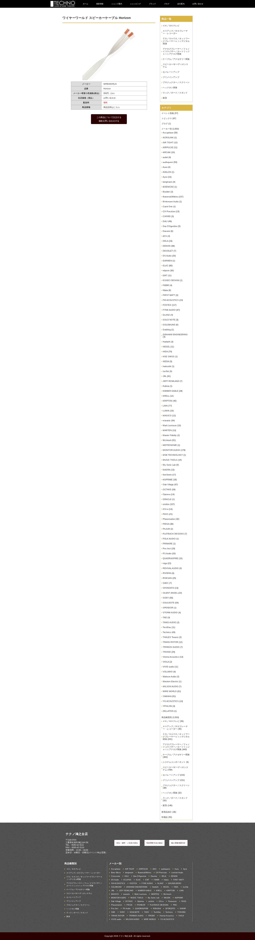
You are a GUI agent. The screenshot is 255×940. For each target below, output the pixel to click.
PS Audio (167, 553)
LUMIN (166, 411)
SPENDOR (168, 607)
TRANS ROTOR (170, 642)
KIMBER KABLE (170, 391)
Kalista (166, 386)
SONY (166, 598)
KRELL (166, 396)
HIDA (165, 351)
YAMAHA (167, 696)
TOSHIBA (181, 912)
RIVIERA (167, 573)
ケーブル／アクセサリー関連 (176, 59)
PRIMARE (168, 543)
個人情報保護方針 (178, 843)
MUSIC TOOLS (170, 460)
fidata (165, 290)
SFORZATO (168, 588)
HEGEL (166, 346)
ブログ (166, 4)
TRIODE (167, 652)
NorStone (167, 475)
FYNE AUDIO (169, 310)
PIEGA (166, 524)
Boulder (166, 192)
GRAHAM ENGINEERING (175, 334)
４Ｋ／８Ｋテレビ (171, 25)
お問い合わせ (197, 4)
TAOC (146, 912)
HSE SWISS (169, 356)
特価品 (165, 817)
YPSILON (167, 706)
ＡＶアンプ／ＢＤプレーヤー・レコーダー (83, 873)
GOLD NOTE (169, 320)
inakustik (167, 366)
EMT (165, 275)
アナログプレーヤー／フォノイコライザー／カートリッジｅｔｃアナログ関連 (176, 51)
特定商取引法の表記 (154, 843)
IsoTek (166, 371)
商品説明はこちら (111, 107)
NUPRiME (168, 479)
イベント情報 (168, 113)
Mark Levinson (170, 425)
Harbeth (166, 342)
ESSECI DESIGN (171, 280)
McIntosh (167, 440)
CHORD (167, 216)
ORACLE (167, 499)
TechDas (167, 627)
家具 (165, 98)
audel (165, 157)
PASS (165, 514)
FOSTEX (167, 305)
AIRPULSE (168, 147)
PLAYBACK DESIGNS (173, 534)
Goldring (167, 329)
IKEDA (166, 361)
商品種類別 (167, 717)
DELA (165, 241)
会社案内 (180, 4)
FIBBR (166, 285)
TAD (165, 617)
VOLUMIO (168, 671)
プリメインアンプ (171, 77)
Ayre (165, 177)
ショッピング (135, 4)
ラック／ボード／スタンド (175, 93)
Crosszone (115, 876)
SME (113, 912)
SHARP (183, 909)
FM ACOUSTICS (171, 300)
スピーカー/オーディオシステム (79, 893)
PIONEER (141, 905)
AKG (155, 869)
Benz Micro (116, 873)
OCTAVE (167, 489)
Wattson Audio (169, 676)
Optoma (166, 494)
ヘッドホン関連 (170, 87)
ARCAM (167, 152)
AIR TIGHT (168, 142)
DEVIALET (168, 251)
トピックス (167, 118)
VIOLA (166, 662)
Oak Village (168, 484)
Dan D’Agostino (170, 226)
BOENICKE (168, 187)
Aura (165, 167)
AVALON (167, 172)
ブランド (152, 4)
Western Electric (170, 681)
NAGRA (166, 470)
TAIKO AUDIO (169, 622)
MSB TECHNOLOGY (173, 455)
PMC (175, 905)
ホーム (85, 4)
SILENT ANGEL (170, 593)
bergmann (167, 182)
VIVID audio (168, 667)
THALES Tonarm (170, 637)
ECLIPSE (127, 880)
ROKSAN (167, 578)
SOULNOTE (168, 603)
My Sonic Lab (169, 465)
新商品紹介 (167, 812)
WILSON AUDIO (170, 686)
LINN (165, 406)
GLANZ (166, 315)
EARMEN (167, 261)
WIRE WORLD (170, 691)
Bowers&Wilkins (170, 197)
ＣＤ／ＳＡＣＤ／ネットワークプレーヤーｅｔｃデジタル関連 (176, 41)
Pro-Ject (167, 548)
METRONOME (170, 445)
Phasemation (169, 519)
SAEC (166, 583)
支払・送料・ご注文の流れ (127, 843)
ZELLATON (168, 711)
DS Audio (167, 256)
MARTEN (167, 430)
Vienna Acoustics (171, 657)
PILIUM (166, 529)
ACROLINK (168, 137)
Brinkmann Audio (171, 201)
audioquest (168, 162)
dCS (165, 236)
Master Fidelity (170, 435)
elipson (166, 270)
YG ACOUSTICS (171, 701)
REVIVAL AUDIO (171, 568)
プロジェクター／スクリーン (176, 82)
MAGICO (167, 415)
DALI (165, 221)
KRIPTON (167, 401)
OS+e (165, 509)
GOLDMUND (169, 325)
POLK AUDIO (169, 539)
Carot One (168, 206)
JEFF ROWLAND (171, 381)
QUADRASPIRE (170, 558)
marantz (167, 420)
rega (165, 563)
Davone (166, 231)
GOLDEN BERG (174, 883)
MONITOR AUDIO (171, 450)
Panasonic (172, 901)
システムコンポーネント (174, 762)
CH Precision (169, 211)
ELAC (165, 265)
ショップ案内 (116, 4)
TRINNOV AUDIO (171, 647)
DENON (167, 246)
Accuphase (168, 132)
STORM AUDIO (170, 612)
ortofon (166, 504)
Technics (167, 632)
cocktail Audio (177, 873)
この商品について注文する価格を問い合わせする (109, 119)
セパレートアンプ (171, 72)
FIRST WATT (169, 295)
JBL (164, 376)
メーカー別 (167, 129)
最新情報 (99, 4)
